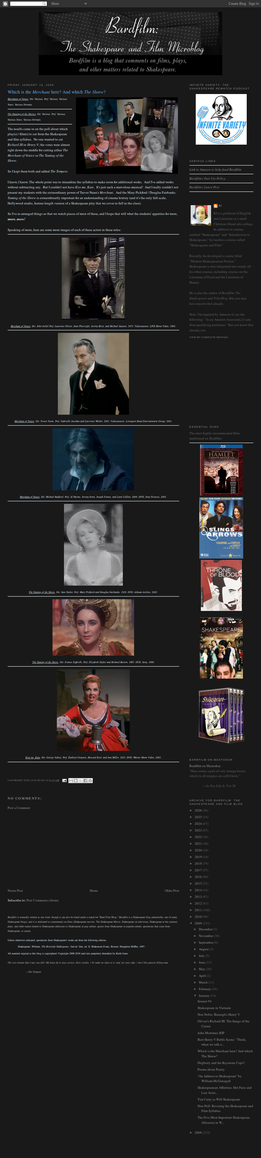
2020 (199, 850)
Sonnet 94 (205, 1001)
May (202, 969)
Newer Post (15, 890)
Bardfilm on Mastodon (204, 765)
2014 (199, 890)
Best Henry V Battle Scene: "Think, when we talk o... (222, 1042)
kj (220, 205)
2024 (199, 823)
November (206, 935)
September (206, 942)
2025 (199, 817)
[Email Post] (64, 779)
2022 (199, 837)
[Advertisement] (93, 849)
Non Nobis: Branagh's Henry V (219, 1014)
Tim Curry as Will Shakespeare (219, 1099)
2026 (199, 810)
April (203, 975)
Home (94, 890)
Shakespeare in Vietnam (214, 1007)
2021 (199, 843)
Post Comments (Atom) (42, 900)
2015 (199, 883)
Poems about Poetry (211, 1069)
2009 (199, 923)
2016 (199, 876)
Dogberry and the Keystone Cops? (221, 1062)
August (204, 949)
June (202, 962)
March (203, 982)
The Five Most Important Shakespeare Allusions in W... (224, 1120)
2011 (199, 910)
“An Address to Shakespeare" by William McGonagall (220, 1078)
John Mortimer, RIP (211, 1032)
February (205, 989)
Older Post (172, 890)
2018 (199, 863)
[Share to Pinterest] (90, 780)
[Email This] (70, 780)
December (206, 929)
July (202, 955)
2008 (199, 1132)
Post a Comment (19, 807)
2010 (199, 916)
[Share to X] (80, 780)
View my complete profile (208, 337)
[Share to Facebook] (85, 780)
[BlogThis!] (75, 780)
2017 (199, 870)
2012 (199, 903)
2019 (199, 856)
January (204, 995)
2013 (199, 896)
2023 (199, 830)
